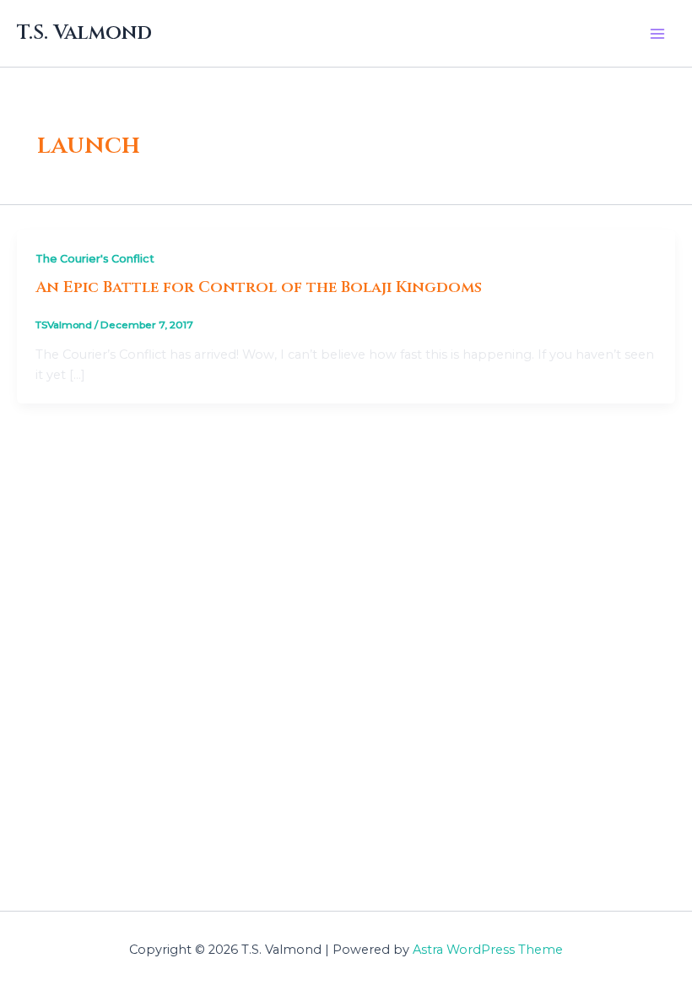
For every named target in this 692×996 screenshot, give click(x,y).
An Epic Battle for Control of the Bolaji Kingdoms (258, 287)
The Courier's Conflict (94, 258)
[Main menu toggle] (657, 33)
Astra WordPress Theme (488, 949)
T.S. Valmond (84, 32)
